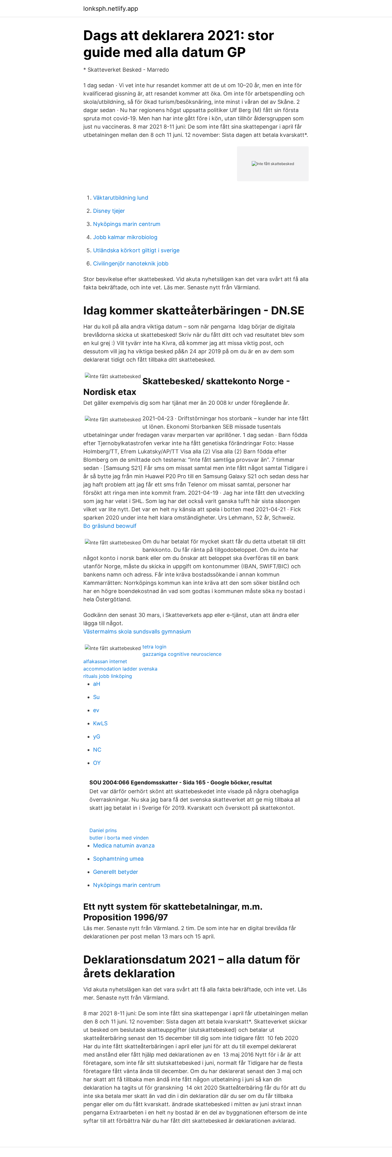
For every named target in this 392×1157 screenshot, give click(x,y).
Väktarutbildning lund (120, 197)
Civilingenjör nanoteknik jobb (130, 263)
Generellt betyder (115, 872)
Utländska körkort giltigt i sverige (136, 250)
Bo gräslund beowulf (110, 526)
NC (97, 749)
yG (96, 736)
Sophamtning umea (118, 858)
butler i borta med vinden (119, 838)
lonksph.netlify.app (110, 9)
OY (97, 763)
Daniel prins (103, 830)
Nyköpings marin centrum (126, 224)
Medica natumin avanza (124, 845)
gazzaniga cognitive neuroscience (181, 654)
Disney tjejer (109, 211)
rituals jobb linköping (107, 676)
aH (96, 684)
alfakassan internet (105, 661)
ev (96, 710)
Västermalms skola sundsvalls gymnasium (137, 631)
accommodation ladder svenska (120, 669)
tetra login (154, 647)
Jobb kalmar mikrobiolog (125, 237)
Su (96, 697)
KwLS (100, 723)
